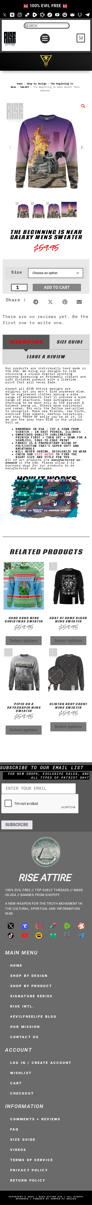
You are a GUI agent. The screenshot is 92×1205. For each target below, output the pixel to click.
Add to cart (57, 287)
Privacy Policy (29, 1170)
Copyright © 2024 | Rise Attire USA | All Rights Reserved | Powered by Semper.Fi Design (46, 1198)
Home (19, 83)
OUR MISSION (25, 1027)
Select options (24, 640)
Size (16, 272)
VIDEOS (18, 1150)
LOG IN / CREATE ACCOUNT (41, 1063)
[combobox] (47, 25)
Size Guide (23, 1139)
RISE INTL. (22, 1006)
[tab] (26, 342)
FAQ (14, 1129)
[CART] (81, 38)
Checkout (22, 1093)
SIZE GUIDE (44, 454)
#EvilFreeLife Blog (33, 1016)
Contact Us (24, 1037)
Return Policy (28, 1180)
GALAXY (24, 86)
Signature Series (31, 996)
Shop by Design (37, 83)
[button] (45, 38)
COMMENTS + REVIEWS (35, 1119)
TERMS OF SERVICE (31, 1160)
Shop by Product (31, 986)
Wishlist (21, 1073)
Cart (16, 1083)
